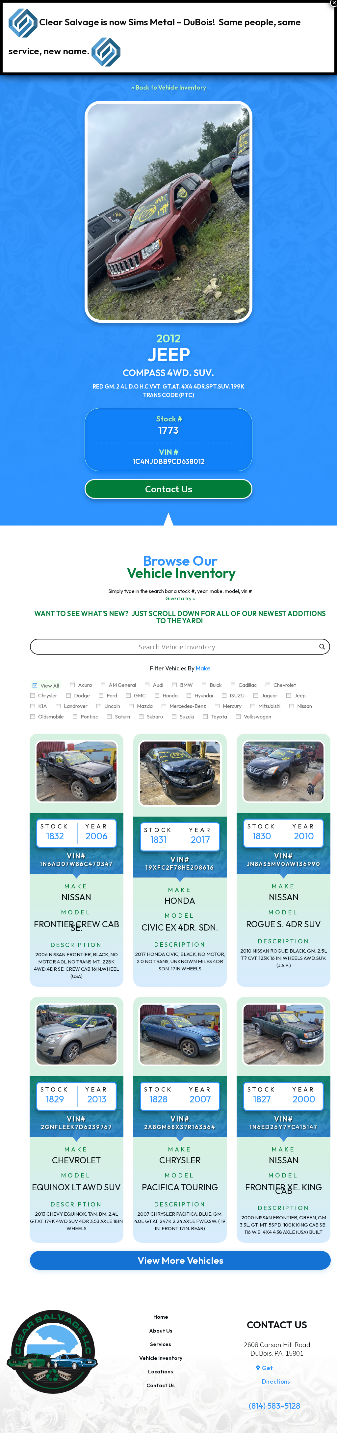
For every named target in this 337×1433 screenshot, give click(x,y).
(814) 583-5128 (274, 1405)
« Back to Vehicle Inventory (168, 87)
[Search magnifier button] (322, 646)
